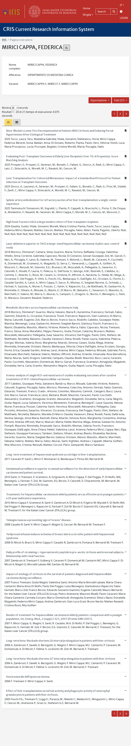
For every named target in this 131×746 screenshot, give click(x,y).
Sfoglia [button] (87, 14)
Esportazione (99, 100)
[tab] (8, 122)
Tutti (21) (119, 100)
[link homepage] (12, 11)
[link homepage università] (52, 11)
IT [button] (121, 5)
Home (86, 8)
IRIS (4, 40)
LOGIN (124, 18)
